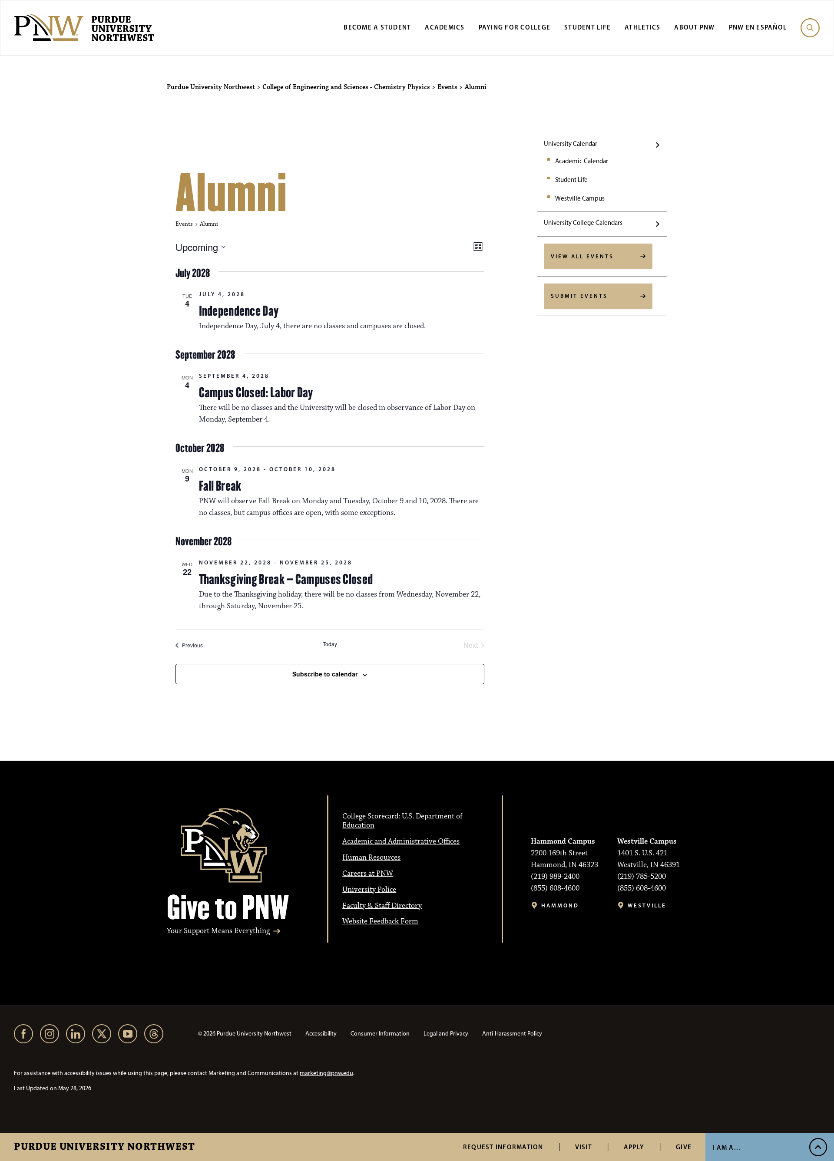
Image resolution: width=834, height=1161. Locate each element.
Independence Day (239, 311)
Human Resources (371, 857)
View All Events (582, 256)
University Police (369, 889)
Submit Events (579, 295)
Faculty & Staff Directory (382, 905)
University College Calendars (583, 223)
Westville (647, 905)
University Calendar (570, 144)
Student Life (587, 27)
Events (184, 224)
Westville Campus (580, 198)
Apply (634, 1147)
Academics (444, 27)
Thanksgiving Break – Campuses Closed (286, 579)
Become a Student (377, 27)
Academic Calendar (581, 161)
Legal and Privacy (446, 1033)
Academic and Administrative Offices (401, 841)
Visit (583, 1147)
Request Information (503, 1147)
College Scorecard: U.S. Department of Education (402, 820)
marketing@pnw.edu (326, 1073)
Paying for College (515, 27)
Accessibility (321, 1033)
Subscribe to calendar (324, 674)
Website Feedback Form (380, 921)
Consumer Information (380, 1033)
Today (330, 643)
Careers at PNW (367, 873)
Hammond (560, 905)
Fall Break (220, 486)
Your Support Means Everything (218, 931)
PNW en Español (758, 27)
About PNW (694, 27)
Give (684, 1147)
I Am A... (726, 1147)
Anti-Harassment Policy (512, 1033)
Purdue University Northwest (104, 1147)
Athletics (642, 27)
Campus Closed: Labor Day (256, 392)
